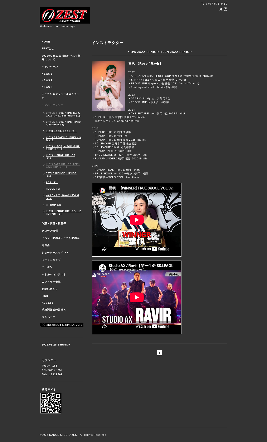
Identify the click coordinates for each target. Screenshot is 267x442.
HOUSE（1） (54, 189)
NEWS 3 (47, 87)
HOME (46, 41)
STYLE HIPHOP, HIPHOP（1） (61, 174)
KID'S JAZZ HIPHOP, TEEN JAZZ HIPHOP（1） (63, 165)
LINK (45, 296)
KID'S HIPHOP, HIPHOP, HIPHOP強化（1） (63, 212)
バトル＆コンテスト (54, 274)
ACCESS (48, 302)
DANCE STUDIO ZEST (63, 434)
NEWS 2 (47, 80)
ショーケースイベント (55, 252)
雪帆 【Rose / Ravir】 (145, 63)
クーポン (47, 267)
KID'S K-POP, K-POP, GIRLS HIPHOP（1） (63, 147)
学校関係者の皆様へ (54, 309)
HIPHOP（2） (54, 205)
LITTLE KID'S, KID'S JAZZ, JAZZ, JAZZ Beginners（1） (63, 114)
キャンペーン (50, 66)
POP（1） (52, 182)
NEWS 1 (47, 73)
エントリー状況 (51, 281)
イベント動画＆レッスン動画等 (61, 238)
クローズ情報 (50, 230)
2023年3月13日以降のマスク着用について (61, 57)
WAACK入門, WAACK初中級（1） (62, 197)
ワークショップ (51, 259)
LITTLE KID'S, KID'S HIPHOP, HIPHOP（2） (63, 123)
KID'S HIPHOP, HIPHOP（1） (60, 156)
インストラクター (52, 104)
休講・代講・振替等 (54, 223)
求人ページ (48, 317)
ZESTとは (48, 48)
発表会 (46, 245)
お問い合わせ (50, 289)
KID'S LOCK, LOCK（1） (61, 131)
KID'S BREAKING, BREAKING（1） (63, 138)
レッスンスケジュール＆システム (61, 96)
